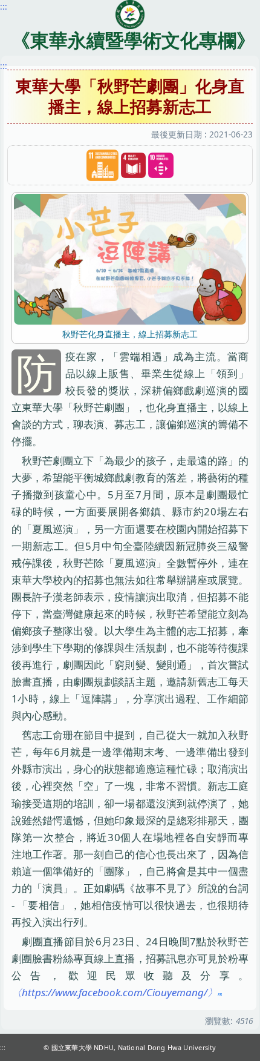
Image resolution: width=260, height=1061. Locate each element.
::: (3, 65)
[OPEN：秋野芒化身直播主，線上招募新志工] (130, 258)
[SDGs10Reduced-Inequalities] (161, 165)
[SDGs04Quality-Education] (134, 165)
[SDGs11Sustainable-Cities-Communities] (102, 165)
